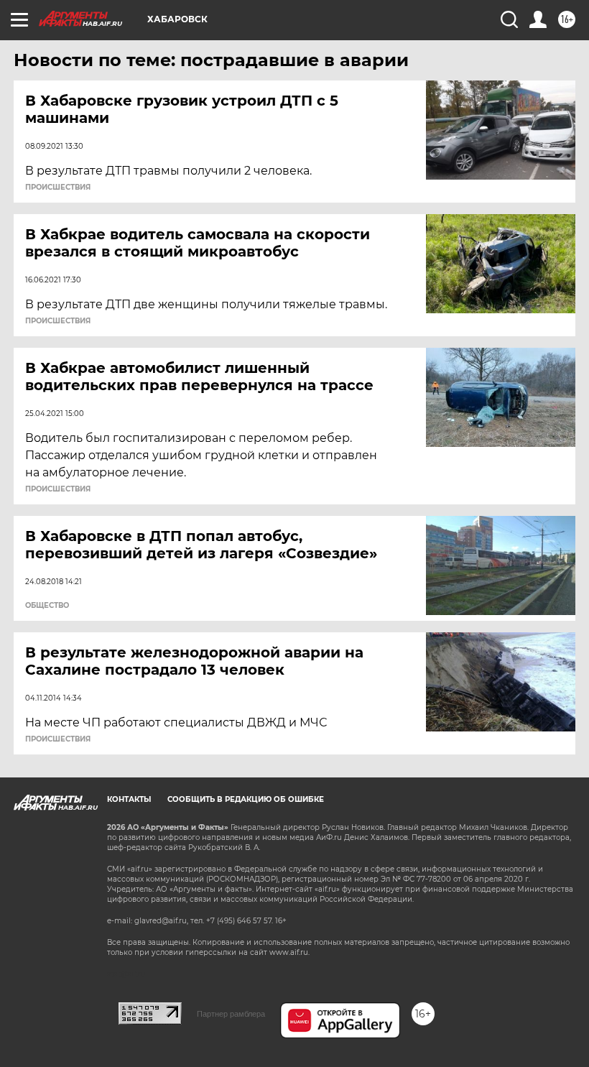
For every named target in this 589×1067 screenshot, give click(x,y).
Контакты (129, 799)
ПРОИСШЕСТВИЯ (58, 187)
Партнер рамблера (231, 1014)
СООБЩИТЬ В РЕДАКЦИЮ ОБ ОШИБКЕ (245, 799)
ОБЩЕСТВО (47, 605)
